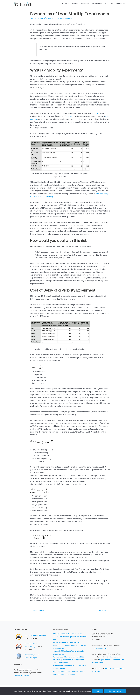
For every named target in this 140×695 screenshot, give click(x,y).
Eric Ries (69, 116)
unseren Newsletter (21, 676)
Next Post (104, 610)
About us (108, 3)
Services (75, 3)
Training (64, 3)
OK (98, 691)
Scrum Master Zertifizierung (35, 635)
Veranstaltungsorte (99, 648)
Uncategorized (66, 18)
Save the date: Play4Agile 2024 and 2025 (68, 657)
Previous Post (37, 610)
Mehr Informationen (115, 691)
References (85, 3)
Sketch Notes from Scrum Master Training (69, 671)
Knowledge (96, 3)
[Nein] (137, 691)
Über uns (113, 657)
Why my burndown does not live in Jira (67, 634)
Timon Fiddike (110, 668)
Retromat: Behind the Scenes (64, 674)
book (96, 113)
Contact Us (120, 3)
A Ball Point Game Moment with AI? (66, 642)
